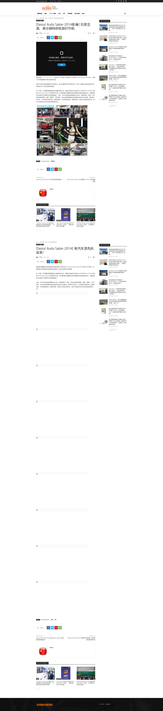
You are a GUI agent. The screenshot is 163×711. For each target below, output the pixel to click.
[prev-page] (37, 230)
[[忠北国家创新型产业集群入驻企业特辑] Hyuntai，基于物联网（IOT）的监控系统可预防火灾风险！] (103, 87)
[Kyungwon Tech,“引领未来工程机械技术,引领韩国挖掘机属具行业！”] (103, 49)
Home (37, 18)
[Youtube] (126, 1)
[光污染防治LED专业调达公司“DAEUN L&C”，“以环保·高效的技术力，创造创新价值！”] (103, 58)
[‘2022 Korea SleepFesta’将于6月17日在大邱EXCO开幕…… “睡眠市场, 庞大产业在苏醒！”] (65, 214)
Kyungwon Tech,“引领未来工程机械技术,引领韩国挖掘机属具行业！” (118, 48)
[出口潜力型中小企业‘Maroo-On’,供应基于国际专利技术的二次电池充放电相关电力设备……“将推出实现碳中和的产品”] (103, 38)
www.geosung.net (48, 77)
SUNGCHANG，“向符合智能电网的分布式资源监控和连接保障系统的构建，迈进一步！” (117, 77)
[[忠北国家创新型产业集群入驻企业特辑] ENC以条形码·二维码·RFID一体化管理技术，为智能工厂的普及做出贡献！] (103, 97)
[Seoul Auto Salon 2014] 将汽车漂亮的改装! (49, 179)
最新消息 (42, 18)
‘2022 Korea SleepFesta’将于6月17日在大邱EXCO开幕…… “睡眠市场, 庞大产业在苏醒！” (65, 224)
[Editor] (37, 33)
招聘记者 (108, 704)
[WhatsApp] (60, 37)
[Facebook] (116, 1)
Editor (41, 33)
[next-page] (40, 230)
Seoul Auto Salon (45, 161)
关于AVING (102, 704)
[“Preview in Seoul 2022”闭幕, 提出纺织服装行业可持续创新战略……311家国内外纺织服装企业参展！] (45, 214)
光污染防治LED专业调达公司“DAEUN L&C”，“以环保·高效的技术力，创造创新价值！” (117, 57)
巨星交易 (53, 161)
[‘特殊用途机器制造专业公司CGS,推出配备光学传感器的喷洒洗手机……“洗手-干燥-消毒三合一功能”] (103, 27)
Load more (112, 105)
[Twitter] (121, 1)
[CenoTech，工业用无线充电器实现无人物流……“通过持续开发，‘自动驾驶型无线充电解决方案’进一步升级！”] (103, 67)
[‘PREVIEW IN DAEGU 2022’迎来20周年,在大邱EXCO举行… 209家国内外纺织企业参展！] (86, 214)
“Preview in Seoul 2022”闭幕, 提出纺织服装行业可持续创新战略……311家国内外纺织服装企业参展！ (45, 224)
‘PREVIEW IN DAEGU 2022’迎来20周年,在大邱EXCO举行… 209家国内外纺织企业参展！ (86, 224)
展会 (46, 18)
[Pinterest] (56, 37)
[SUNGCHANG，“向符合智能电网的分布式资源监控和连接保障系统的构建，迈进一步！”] (103, 78)
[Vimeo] (123, 1)
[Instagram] (119, 1)
